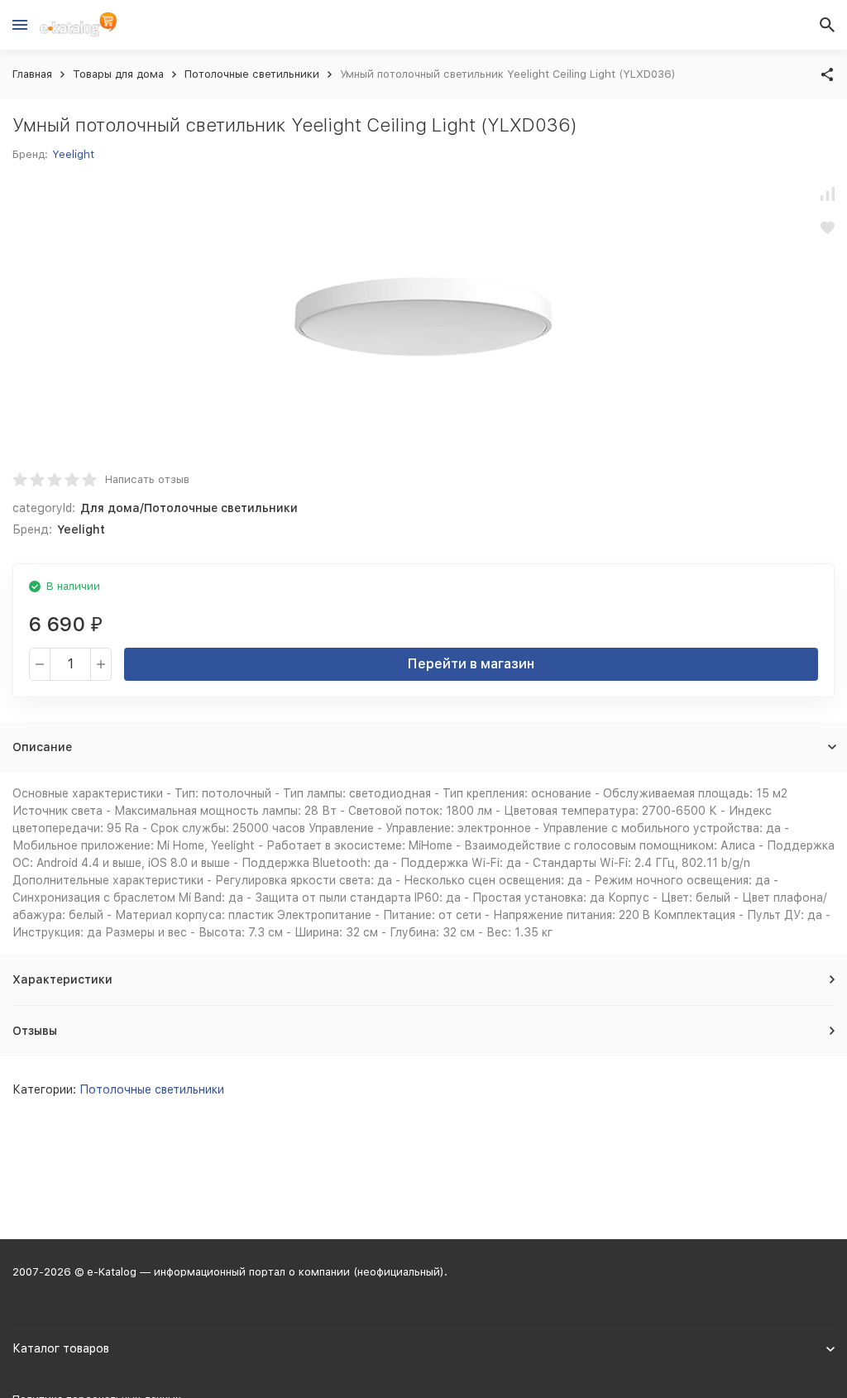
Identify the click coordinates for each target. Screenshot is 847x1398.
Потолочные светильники (251, 74)
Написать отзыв (147, 479)
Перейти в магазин (471, 664)
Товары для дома (118, 74)
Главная (32, 74)
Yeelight (73, 154)
